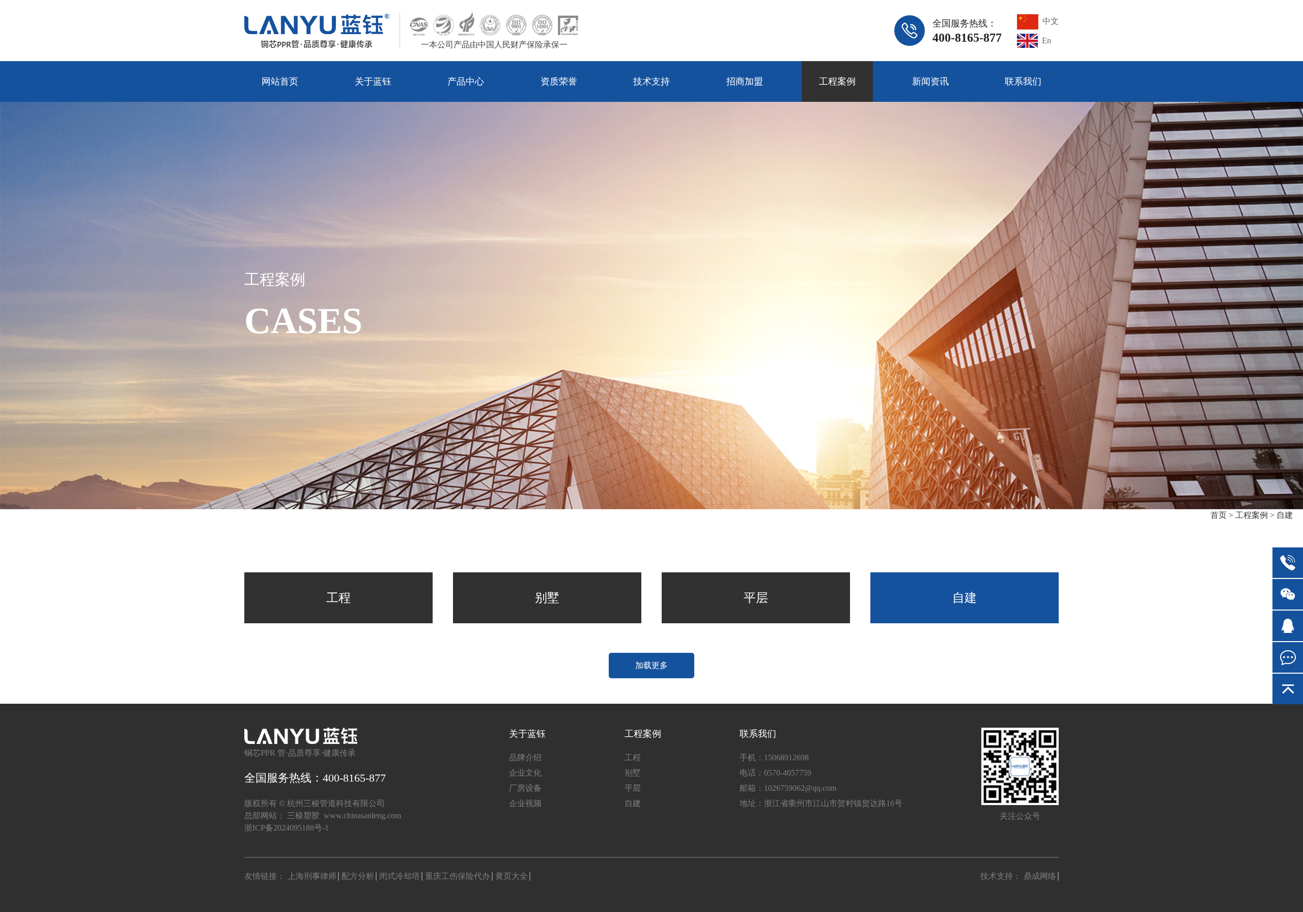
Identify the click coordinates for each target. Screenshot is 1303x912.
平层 (756, 597)
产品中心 (465, 81)
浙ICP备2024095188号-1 (286, 827)
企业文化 (525, 772)
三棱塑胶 (303, 815)
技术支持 (651, 81)
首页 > (1222, 515)
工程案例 (837, 81)
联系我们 (1023, 81)
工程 (338, 597)
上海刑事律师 (312, 876)
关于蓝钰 (373, 81)
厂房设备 (525, 788)
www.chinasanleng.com (362, 815)
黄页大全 (511, 876)
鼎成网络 (1040, 876)
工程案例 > (1254, 515)
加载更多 (651, 665)
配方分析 (358, 876)
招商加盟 (744, 81)
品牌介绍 (525, 757)
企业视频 (525, 803)
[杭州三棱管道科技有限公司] (316, 31)
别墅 (547, 597)
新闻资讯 (930, 81)
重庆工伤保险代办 (457, 876)
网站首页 (280, 81)
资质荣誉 (559, 81)
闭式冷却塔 (399, 876)
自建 (1285, 515)
